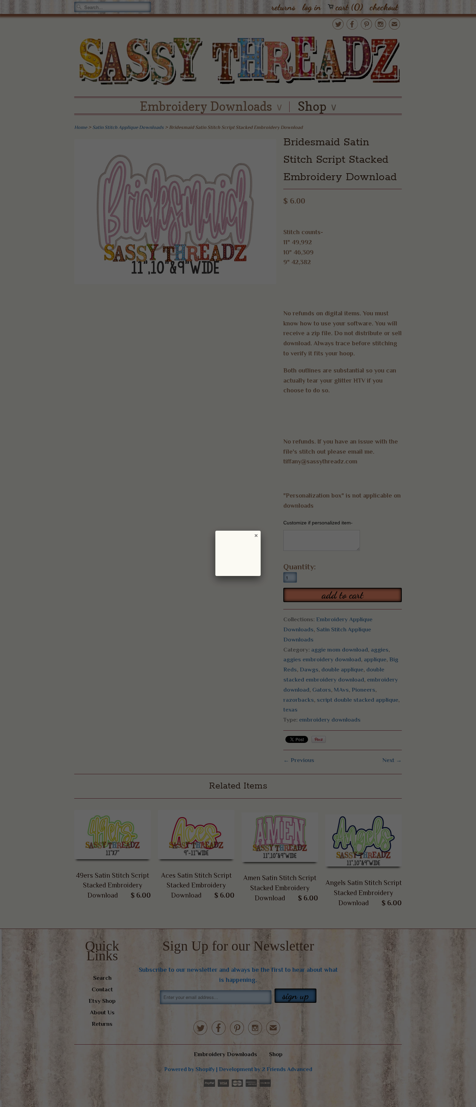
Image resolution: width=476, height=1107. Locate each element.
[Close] (256, 535)
